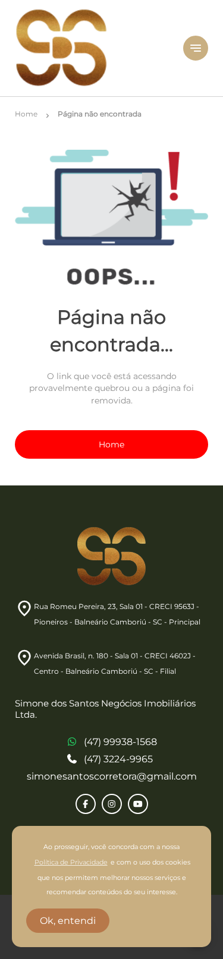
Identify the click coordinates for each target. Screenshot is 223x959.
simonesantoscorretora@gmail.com (112, 776)
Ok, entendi (68, 920)
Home (111, 444)
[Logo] (92, 48)
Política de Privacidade (71, 862)
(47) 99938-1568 (120, 741)
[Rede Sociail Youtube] (138, 804)
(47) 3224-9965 (118, 759)
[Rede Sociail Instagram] (111, 804)
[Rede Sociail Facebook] (85, 804)
